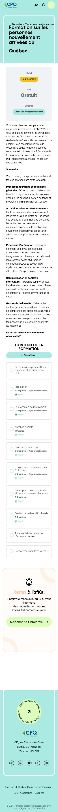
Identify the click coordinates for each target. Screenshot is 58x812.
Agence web (26, 808)
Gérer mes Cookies (23, 793)
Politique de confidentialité (39, 787)
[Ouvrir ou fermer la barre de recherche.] (43, 5)
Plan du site (39, 793)
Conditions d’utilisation (15, 787)
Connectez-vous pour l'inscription (29, 112)
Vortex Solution (38, 808)
